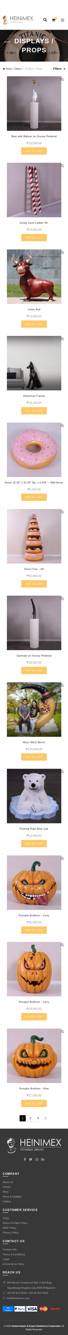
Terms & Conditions (14, 1254)
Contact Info (10, 1249)
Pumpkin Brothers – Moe (34, 1088)
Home (9, 68)
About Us (8, 1182)
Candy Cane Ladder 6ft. (34, 222)
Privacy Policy (10, 1232)
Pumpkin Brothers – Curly (34, 915)
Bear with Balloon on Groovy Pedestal (34, 136)
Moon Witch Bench (34, 742)
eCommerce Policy (13, 1264)
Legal (6, 1259)
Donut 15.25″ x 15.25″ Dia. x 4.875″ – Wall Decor (34, 482)
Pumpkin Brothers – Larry (34, 1001)
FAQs (6, 1218)
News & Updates (12, 1196)
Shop (6, 1191)
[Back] (7, 42)
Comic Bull (34, 309)
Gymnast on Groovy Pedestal (34, 655)
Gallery (7, 1201)
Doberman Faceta (34, 395)
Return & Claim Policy (15, 1222)
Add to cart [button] (34, 151)
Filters (57, 68)
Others (18, 68)
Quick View (62, 79)
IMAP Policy (9, 1227)
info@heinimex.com (18, 1298)
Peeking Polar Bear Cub (34, 828)
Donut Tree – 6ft (34, 568)
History (7, 1186)
